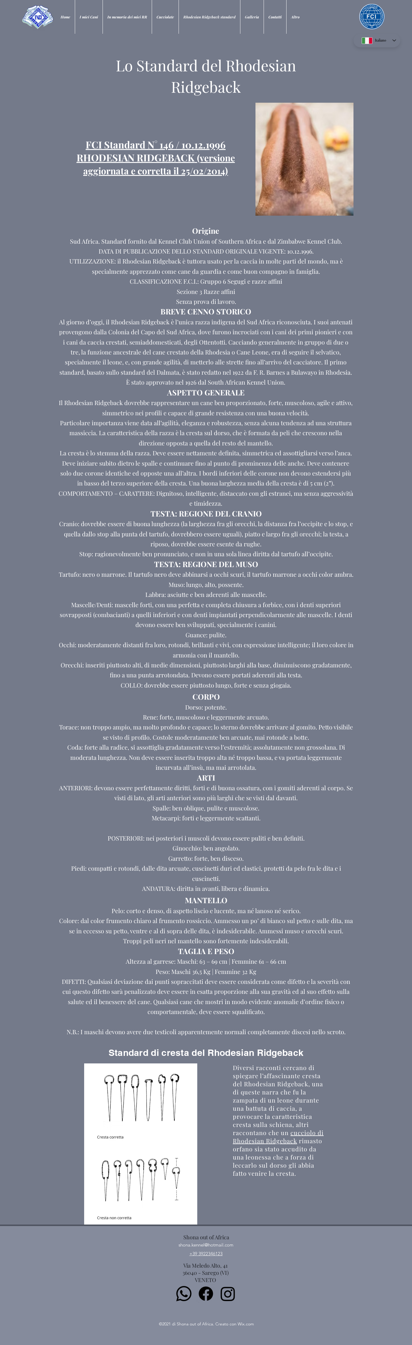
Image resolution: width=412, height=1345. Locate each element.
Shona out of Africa (206, 1237)
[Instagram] (227, 1293)
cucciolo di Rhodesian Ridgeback (278, 1136)
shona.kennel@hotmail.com (206, 1245)
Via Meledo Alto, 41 (205, 1265)
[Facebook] (205, 1293)
